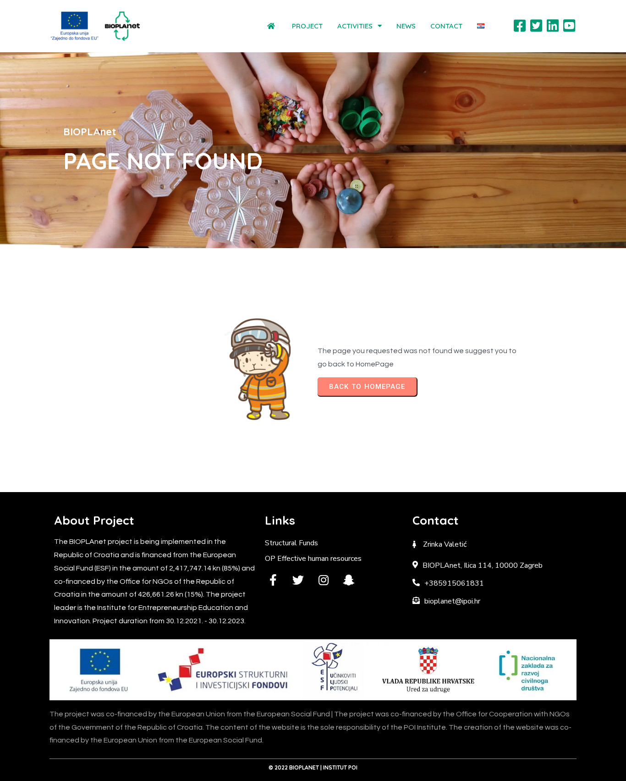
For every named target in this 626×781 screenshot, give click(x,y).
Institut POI (340, 767)
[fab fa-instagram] (323, 580)
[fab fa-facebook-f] (273, 580)
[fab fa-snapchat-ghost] (348, 580)
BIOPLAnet (304, 767)
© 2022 (279, 767)
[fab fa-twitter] (298, 580)
